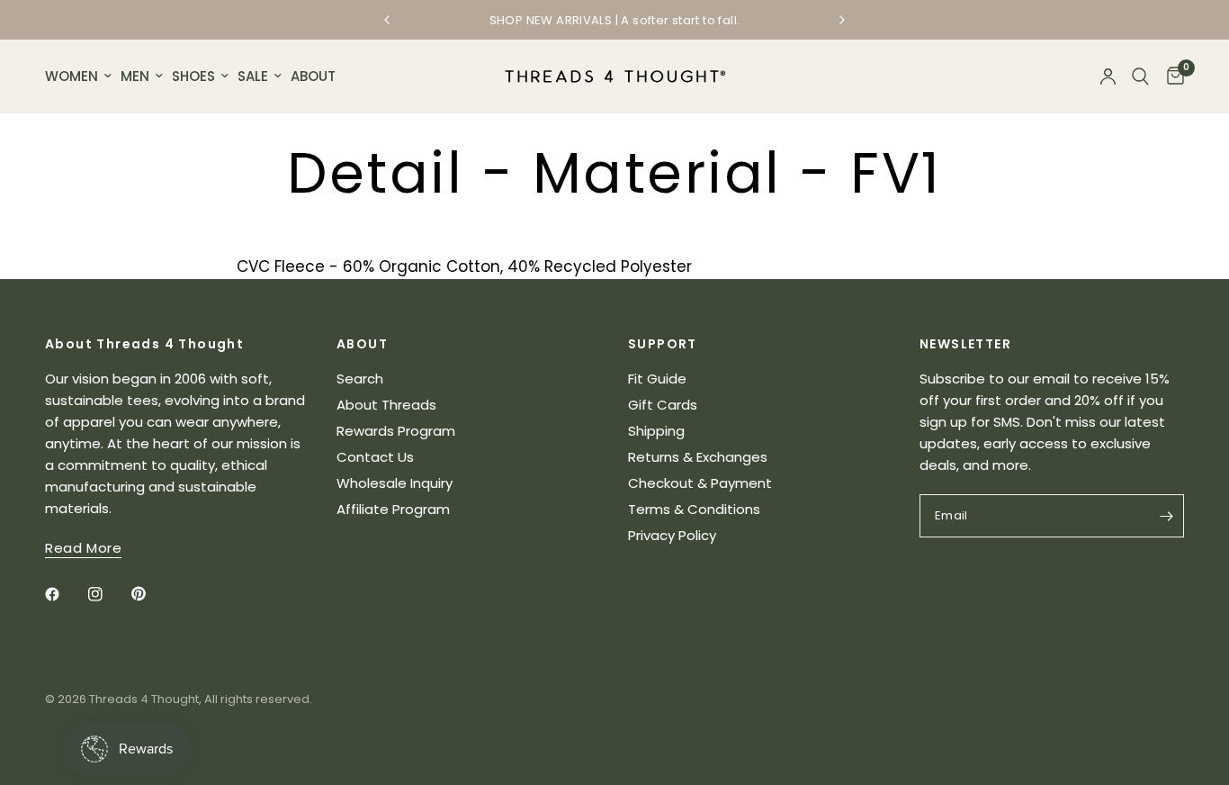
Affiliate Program (393, 509)
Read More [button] (83, 547)
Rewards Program (395, 430)
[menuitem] (80, 76)
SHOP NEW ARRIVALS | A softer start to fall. (614, 20)
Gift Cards (662, 404)
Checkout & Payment (700, 483)
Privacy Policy (672, 535)
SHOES (193, 76)
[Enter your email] (1166, 515)
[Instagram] (108, 594)
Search (359, 378)
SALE (253, 76)
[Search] (1140, 76)
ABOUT (313, 76)
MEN (135, 76)
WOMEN (71, 76)
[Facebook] (65, 594)
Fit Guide (657, 378)
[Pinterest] (151, 593)
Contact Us (375, 456)
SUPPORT (662, 344)
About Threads (386, 404)
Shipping (656, 430)
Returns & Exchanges (697, 456)
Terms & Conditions (694, 509)
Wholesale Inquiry (394, 483)
